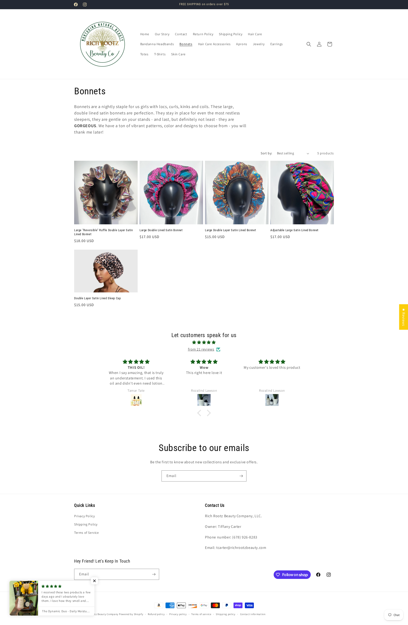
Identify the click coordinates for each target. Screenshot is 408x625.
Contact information (253, 614)
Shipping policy (225, 614)
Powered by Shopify (131, 614)
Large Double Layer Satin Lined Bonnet (230, 230)
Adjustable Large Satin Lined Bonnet (294, 230)
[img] (204, 342)
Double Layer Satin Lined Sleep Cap (97, 298)
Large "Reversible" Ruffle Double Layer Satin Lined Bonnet (103, 232)
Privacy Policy (84, 516)
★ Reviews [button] (403, 317)
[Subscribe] (241, 476)
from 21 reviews (201, 349)
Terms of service (201, 614)
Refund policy (156, 614)
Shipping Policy (86, 524)
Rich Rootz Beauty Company (101, 614)
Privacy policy (178, 614)
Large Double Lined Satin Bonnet (161, 230)
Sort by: (266, 153)
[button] (309, 44)
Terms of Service (86, 532)
